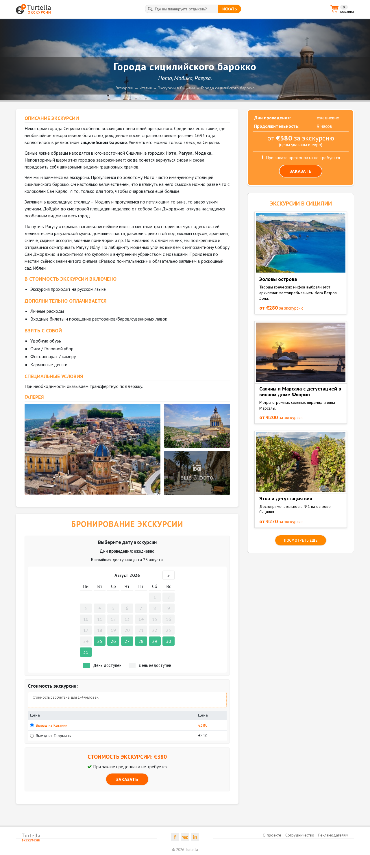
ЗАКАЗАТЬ (127, 779)
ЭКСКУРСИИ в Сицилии (301, 203)
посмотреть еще (300, 540)
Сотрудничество (299, 835)
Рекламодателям (333, 835)
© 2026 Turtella (185, 849)
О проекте (272, 835)
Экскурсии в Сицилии (176, 87)
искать (229, 9)
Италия (146, 87)
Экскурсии (124, 87)
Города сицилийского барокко (228, 87)
